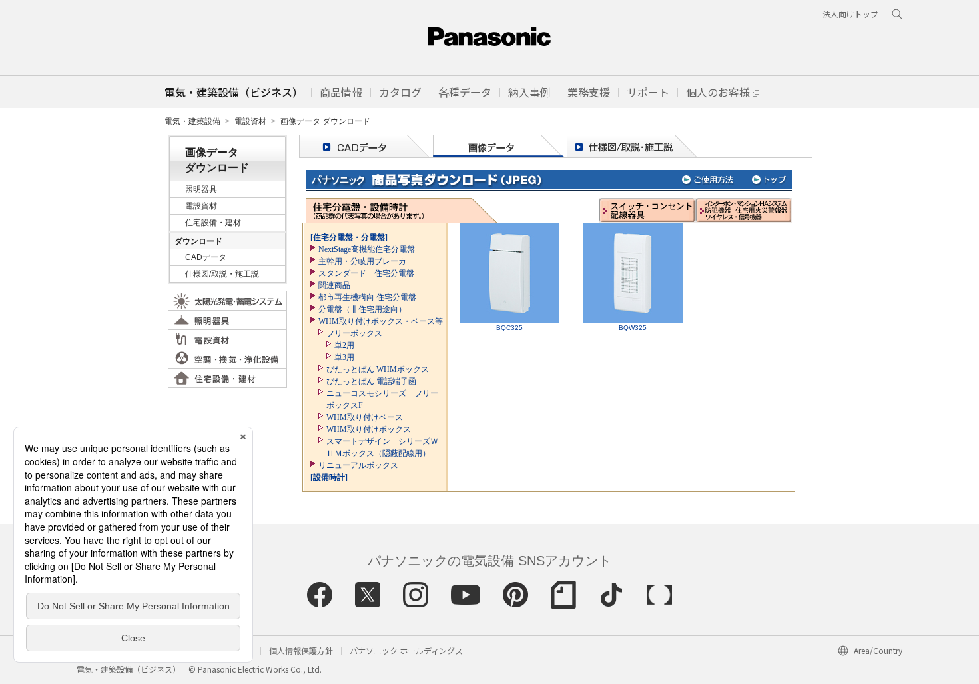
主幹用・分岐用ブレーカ (362, 261)
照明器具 (201, 189)
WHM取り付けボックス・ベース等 (380, 321)
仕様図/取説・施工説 (222, 274)
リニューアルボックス (358, 465)
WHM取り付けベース (364, 417)
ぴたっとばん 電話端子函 (371, 381)
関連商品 (334, 285)
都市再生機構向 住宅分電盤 (367, 297)
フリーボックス (354, 333)
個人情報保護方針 (301, 650)
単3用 (344, 357)
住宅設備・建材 (213, 222)
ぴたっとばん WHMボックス (377, 369)
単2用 (344, 345)
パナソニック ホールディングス (406, 650)
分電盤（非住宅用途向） (362, 309)
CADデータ (205, 257)
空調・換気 (227, 358)
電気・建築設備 (192, 121)
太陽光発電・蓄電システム (227, 300)
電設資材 (250, 121)
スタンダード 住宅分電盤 (366, 273)
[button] (341, 92)
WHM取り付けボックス (368, 429)
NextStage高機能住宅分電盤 (366, 249)
